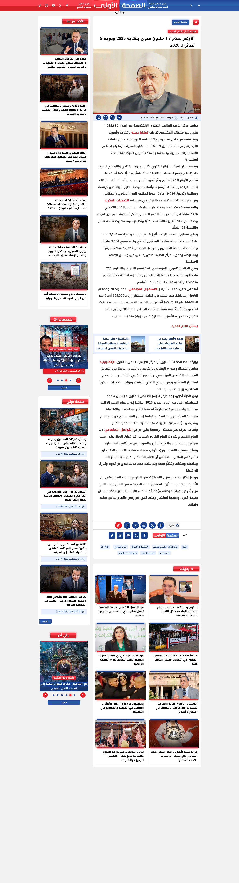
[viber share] (98, 117)
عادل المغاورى (120, 547)
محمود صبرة (187, 117)
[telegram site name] (128, 535)
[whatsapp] (118, 525)
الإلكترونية (107, 362)
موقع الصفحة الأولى (128, 553)
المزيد (64, 388)
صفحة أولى (180, 22)
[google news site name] (144, 535)
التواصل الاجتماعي (119, 430)
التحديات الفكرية (116, 200)
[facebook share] (119, 117)
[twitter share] (112, 117)
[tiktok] (112, 535)
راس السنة (164, 553)
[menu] (199, 5)
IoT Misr (105, 547)
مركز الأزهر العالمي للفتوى (165, 547)
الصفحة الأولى (148, 553)
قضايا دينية (139, 132)
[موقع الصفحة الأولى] (119, 5)
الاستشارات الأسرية (140, 547)
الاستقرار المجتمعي (143, 289)
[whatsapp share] (105, 117)
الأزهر (184, 547)
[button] (78, 380)
